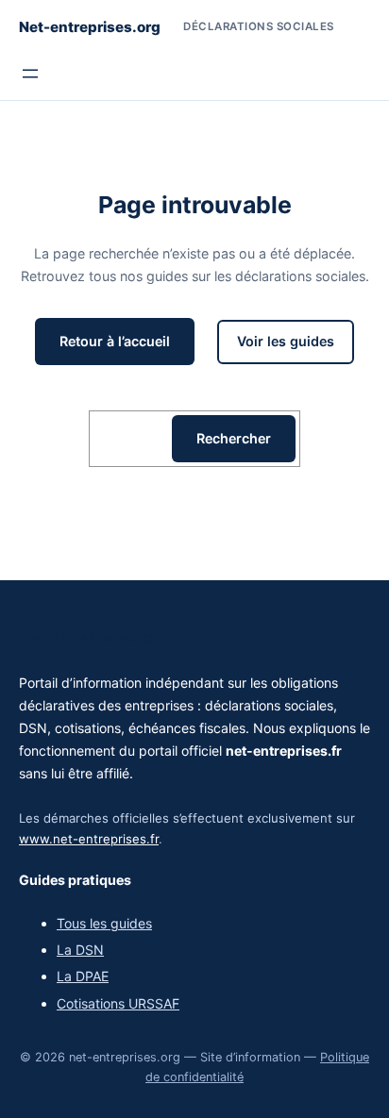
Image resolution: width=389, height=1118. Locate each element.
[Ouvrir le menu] (30, 73)
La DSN (80, 950)
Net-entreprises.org (90, 27)
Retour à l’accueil (114, 341)
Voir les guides (285, 341)
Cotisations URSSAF (118, 1003)
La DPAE (83, 976)
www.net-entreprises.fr (89, 838)
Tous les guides (104, 923)
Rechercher (233, 438)
